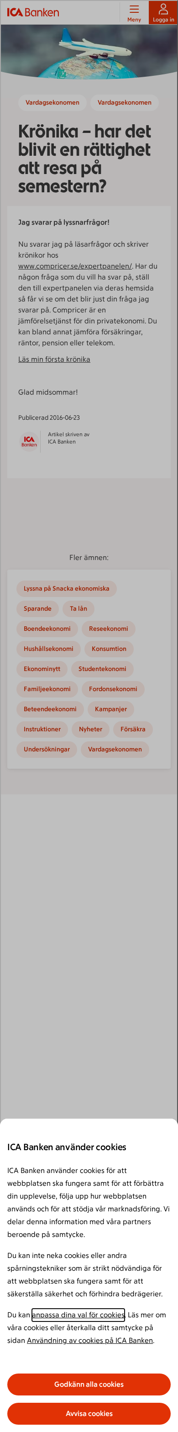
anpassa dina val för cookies (78, 1314)
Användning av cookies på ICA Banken (90, 1340)
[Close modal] (89, 716)
